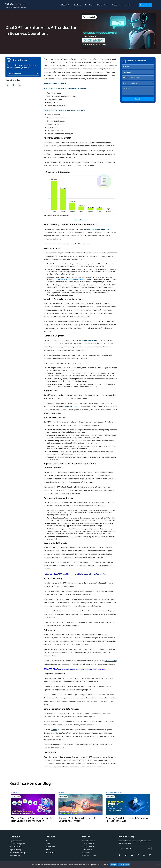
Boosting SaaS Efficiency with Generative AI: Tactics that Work (127, 819)
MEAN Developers (88, 844)
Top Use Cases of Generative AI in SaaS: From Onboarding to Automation (31, 819)
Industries (89, 5)
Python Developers (88, 841)
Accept (113, 864)
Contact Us (144, 5)
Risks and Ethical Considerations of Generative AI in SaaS (76, 819)
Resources (116, 5)
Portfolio (48, 850)
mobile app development (92, 340)
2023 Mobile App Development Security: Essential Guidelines (84, 669)
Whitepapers (50, 853)
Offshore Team (102, 5)
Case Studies (50, 847)
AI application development (98, 229)
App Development (16, 841)
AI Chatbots (15, 792)
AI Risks (61, 792)
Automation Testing (89, 856)
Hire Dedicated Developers (18, 853)
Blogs (47, 841)
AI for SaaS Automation (114, 792)
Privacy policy (124, 864)
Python (54, 730)
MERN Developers (88, 847)
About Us (128, 5)
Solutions (77, 5)
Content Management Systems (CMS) (68, 279)
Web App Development (17, 844)
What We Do (65, 5)
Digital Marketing (15, 850)
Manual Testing (15, 856)
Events (48, 844)
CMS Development (16, 847)
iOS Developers (87, 850)
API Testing (86, 853)
